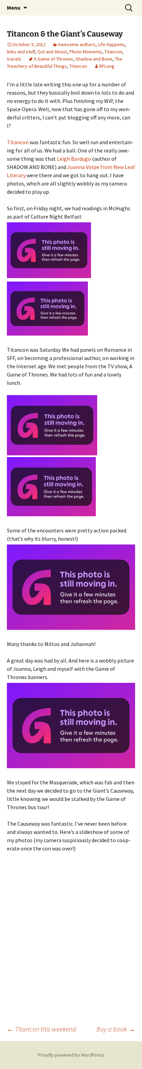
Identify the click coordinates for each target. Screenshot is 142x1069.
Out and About (52, 52)
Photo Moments (85, 52)
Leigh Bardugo (74, 158)
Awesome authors (76, 44)
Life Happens (111, 44)
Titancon (113, 52)
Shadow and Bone (93, 59)
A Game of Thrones (53, 59)
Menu (13, 7)
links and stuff (21, 52)
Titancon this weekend (41, 1029)
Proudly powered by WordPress (71, 1055)
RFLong (106, 66)
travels (14, 59)
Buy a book (116, 1029)
